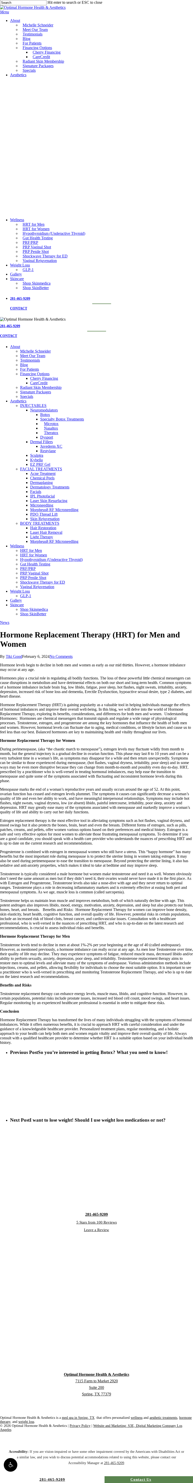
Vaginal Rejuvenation (37, 587)
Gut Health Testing (35, 564)
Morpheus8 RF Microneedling (54, 510)
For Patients (29, 369)
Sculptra (36, 455)
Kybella (36, 460)
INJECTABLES (33, 405)
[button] (10, 1465)
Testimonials (30, 360)
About (15, 347)
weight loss (26, 1422)
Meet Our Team (32, 356)
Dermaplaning (41, 482)
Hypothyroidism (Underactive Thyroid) (51, 559)
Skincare (17, 605)
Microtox (51, 424)
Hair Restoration (43, 528)
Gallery (16, 600)
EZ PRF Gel (40, 464)
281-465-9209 (20, 298)
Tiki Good (14, 656)
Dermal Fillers (41, 442)
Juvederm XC (51, 446)
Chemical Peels (42, 478)
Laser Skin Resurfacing (48, 501)
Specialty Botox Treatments (62, 419)
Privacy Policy (80, 1426)
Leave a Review (96, 1230)
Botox (45, 414)
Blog (24, 365)
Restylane (48, 451)
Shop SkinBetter (33, 614)
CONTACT (18, 308)
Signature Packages (35, 392)
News (4, 622)
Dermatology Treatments (49, 487)
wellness (136, 1418)
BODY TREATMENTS (39, 523)
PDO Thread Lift (44, 514)
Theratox (51, 433)
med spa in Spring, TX (78, 1418)
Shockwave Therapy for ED (42, 582)
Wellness (17, 546)
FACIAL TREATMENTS (41, 469)
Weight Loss (20, 591)
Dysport (46, 437)
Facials (35, 491)
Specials (26, 396)
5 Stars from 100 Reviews (96, 1222)
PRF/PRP (28, 568)
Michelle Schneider (35, 351)
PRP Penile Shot (33, 578)
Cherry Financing (44, 378)
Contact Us (140, 1479)
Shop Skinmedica (34, 609)
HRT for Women (33, 555)
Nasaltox (51, 428)
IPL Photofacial (42, 496)
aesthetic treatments (163, 1418)
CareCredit (38, 383)
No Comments (61, 656)
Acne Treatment (43, 473)
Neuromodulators (44, 410)
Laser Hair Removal (46, 532)
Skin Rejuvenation (45, 519)
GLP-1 (25, 596)
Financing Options (35, 374)
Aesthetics (18, 401)
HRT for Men (31, 550)
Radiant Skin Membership (41, 387)
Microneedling (41, 505)
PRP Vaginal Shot (34, 573)
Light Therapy (41, 537)
